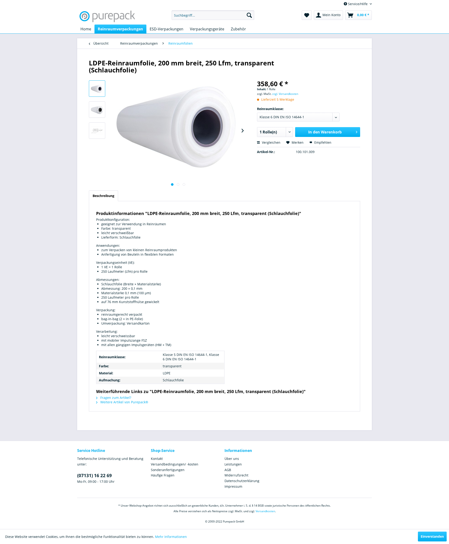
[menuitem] (213, 15)
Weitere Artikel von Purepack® (123, 402)
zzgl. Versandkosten (285, 94)
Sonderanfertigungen (168, 470)
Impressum (233, 486)
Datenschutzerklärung (241, 481)
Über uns (231, 458)
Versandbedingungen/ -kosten (174, 464)
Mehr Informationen (171, 536)
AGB (227, 470)
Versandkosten (265, 511)
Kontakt (157, 458)
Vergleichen (270, 142)
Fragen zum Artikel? (115, 397)
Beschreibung (103, 195)
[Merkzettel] (307, 15)
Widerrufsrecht (236, 475)
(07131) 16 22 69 (94, 475)
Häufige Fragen (162, 475)
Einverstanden (432, 536)
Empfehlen (322, 142)
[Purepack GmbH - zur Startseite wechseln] (107, 16)
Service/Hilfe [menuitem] (358, 4)
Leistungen (233, 464)
